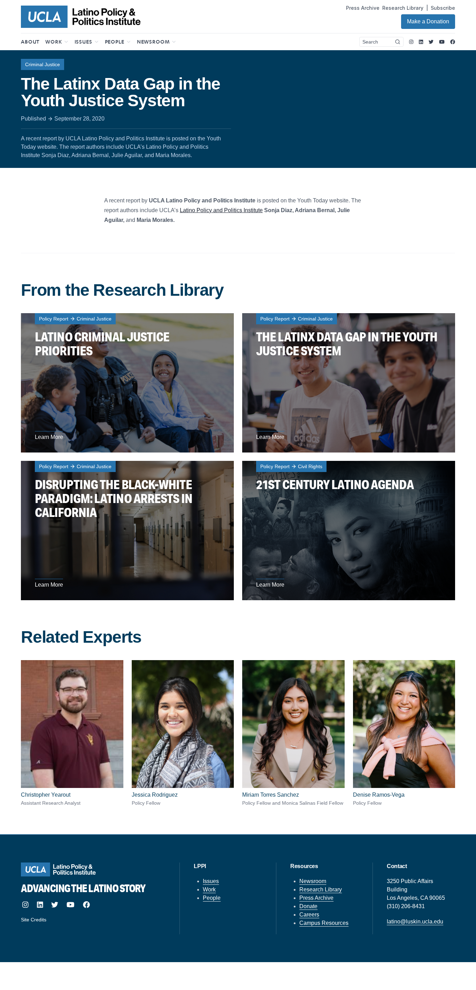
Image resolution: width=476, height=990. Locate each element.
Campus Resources (323, 923)
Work (209, 889)
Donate (308, 906)
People (212, 898)
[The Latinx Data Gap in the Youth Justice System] (348, 383)
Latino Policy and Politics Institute (221, 210)
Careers (309, 915)
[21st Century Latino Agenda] (348, 530)
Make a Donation (428, 21)
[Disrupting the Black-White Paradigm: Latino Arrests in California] (127, 530)
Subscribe (443, 8)
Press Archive (362, 8)
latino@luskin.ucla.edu (415, 922)
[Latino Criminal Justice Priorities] (127, 383)
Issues (211, 881)
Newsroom (312, 881)
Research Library (402, 8)
